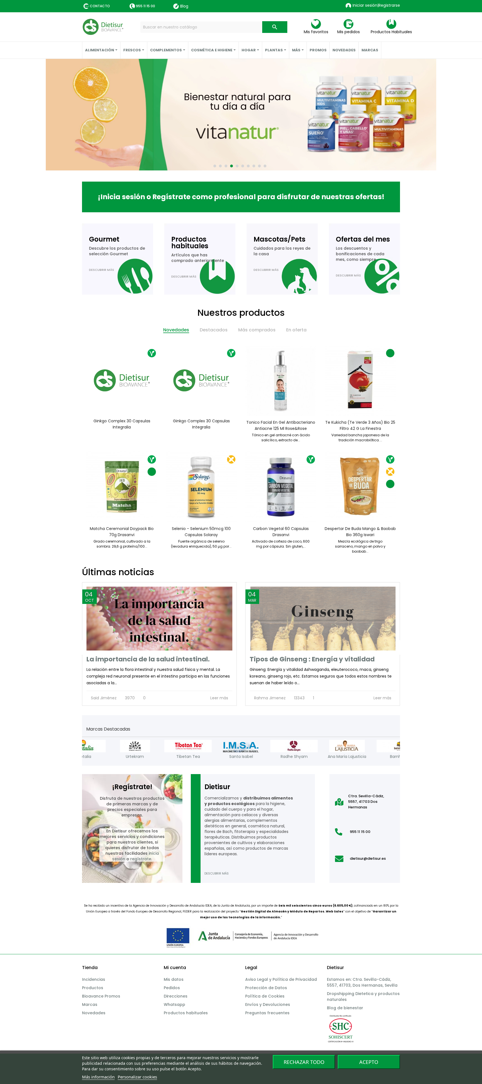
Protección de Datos (266, 988)
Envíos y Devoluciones (267, 1004)
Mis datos (174, 979)
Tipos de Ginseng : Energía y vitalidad (312, 659)
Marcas (89, 1004)
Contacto (100, 6)
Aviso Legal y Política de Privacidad (281, 979)
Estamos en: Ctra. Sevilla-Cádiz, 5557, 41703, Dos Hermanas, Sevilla (362, 982)
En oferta (296, 330)
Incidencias (93, 979)
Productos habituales (186, 1013)
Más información (98, 1077)
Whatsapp (174, 1004)
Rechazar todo (304, 1062)
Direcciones (175, 996)
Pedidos (172, 988)
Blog (184, 6)
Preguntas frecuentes (267, 1013)
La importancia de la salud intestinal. (148, 659)
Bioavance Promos (101, 996)
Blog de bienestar (345, 1008)
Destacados (214, 330)
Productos (92, 988)
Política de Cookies (265, 996)
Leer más (219, 698)
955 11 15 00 (145, 6)
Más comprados (257, 330)
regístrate (140, 859)
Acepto (368, 1062)
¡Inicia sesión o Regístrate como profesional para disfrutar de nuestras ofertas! (241, 197)
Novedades (176, 330)
